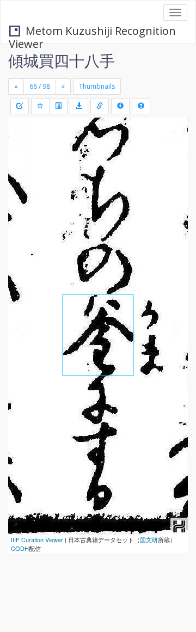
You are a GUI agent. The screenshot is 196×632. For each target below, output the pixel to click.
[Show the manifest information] (120, 106)
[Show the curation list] (58, 106)
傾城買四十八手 (61, 60)
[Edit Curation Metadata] (19, 106)
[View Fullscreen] (23, 172)
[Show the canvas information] (99, 106)
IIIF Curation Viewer (37, 539)
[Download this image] (79, 106)
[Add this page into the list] (40, 106)
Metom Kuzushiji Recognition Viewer (92, 31)
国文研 (149, 539)
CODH (20, 548)
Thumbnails (97, 86)
